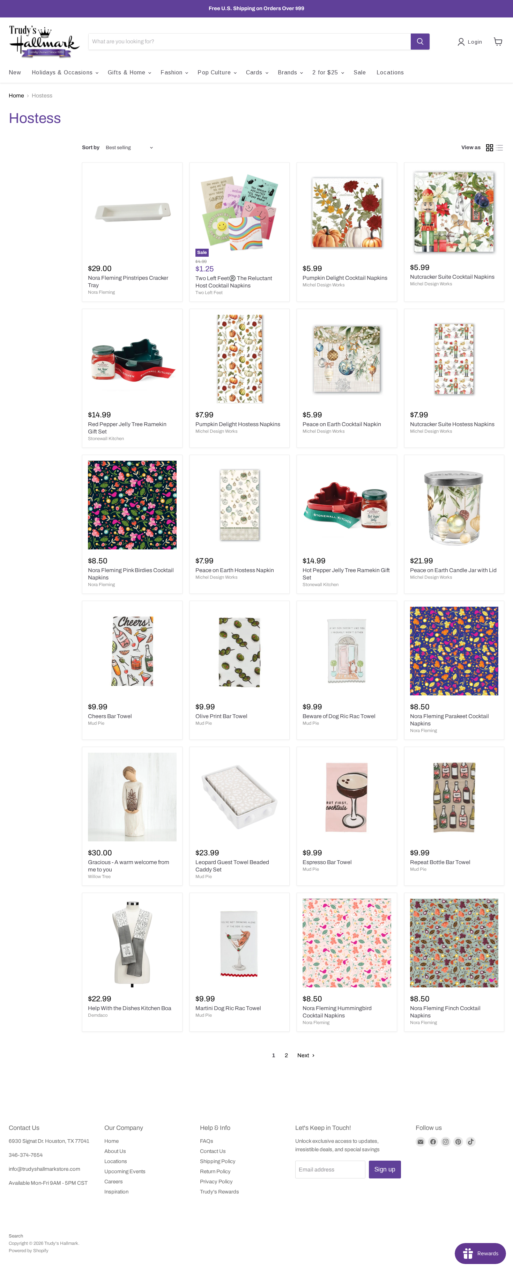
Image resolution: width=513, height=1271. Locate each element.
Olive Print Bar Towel (221, 716)
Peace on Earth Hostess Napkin (234, 570)
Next (303, 1055)
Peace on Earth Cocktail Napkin (342, 424)
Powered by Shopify (29, 1250)
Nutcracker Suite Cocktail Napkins (452, 277)
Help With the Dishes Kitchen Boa (129, 1008)
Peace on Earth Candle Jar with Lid (453, 570)
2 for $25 (326, 72)
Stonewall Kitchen (106, 438)
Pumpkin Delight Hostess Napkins (237, 424)
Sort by (90, 147)
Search (16, 1236)
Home (16, 95)
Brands (288, 72)
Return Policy (215, 1171)
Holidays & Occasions (63, 72)
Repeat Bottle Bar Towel (440, 862)
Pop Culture (215, 72)
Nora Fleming (101, 292)
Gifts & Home (128, 72)
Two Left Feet (209, 292)
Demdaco (97, 1015)
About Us (115, 1151)
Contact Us (213, 1151)
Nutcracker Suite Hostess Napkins (452, 424)
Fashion (172, 72)
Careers (113, 1181)
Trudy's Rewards (219, 1192)
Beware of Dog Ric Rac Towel (339, 716)
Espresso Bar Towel (327, 862)
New (15, 72)
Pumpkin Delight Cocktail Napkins (345, 278)
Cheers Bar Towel (110, 716)
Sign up (384, 1169)
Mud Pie (96, 723)
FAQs (206, 1141)
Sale (360, 72)
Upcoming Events (125, 1171)
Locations (390, 72)
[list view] (499, 148)
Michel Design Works (324, 285)
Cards (255, 72)
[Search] (420, 42)
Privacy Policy (216, 1181)
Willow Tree (99, 876)
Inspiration (116, 1192)
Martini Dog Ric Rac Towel (228, 1008)
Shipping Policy (218, 1161)
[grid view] (490, 148)
